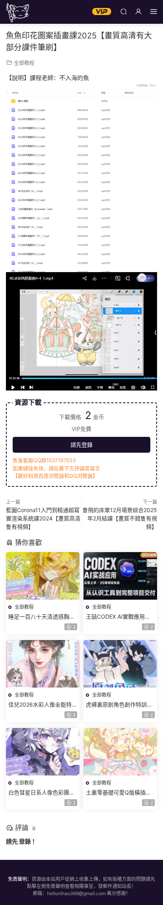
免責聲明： (20, 879)
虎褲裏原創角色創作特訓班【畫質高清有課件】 (119, 705)
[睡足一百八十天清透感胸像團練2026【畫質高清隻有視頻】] (43, 576)
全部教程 (24, 62)
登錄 (25, 841)
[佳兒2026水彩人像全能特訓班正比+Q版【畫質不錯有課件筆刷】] (43, 664)
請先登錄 (81, 444)
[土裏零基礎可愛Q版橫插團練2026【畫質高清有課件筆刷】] (120, 751)
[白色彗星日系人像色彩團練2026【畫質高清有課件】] (43, 751)
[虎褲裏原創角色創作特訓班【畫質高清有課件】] (120, 664)
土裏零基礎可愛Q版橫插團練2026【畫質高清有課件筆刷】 (120, 792)
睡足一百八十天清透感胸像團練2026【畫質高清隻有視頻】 (42, 617)
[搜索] (123, 11)
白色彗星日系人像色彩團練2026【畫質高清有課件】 (41, 792)
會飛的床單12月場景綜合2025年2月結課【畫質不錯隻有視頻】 (119, 518)
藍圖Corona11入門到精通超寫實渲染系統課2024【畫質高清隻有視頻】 (43, 518)
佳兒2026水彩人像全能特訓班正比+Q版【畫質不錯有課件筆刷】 (42, 705)
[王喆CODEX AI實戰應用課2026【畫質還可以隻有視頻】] (120, 576)
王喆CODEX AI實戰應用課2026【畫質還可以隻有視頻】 (118, 617)
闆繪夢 (18, 12)
